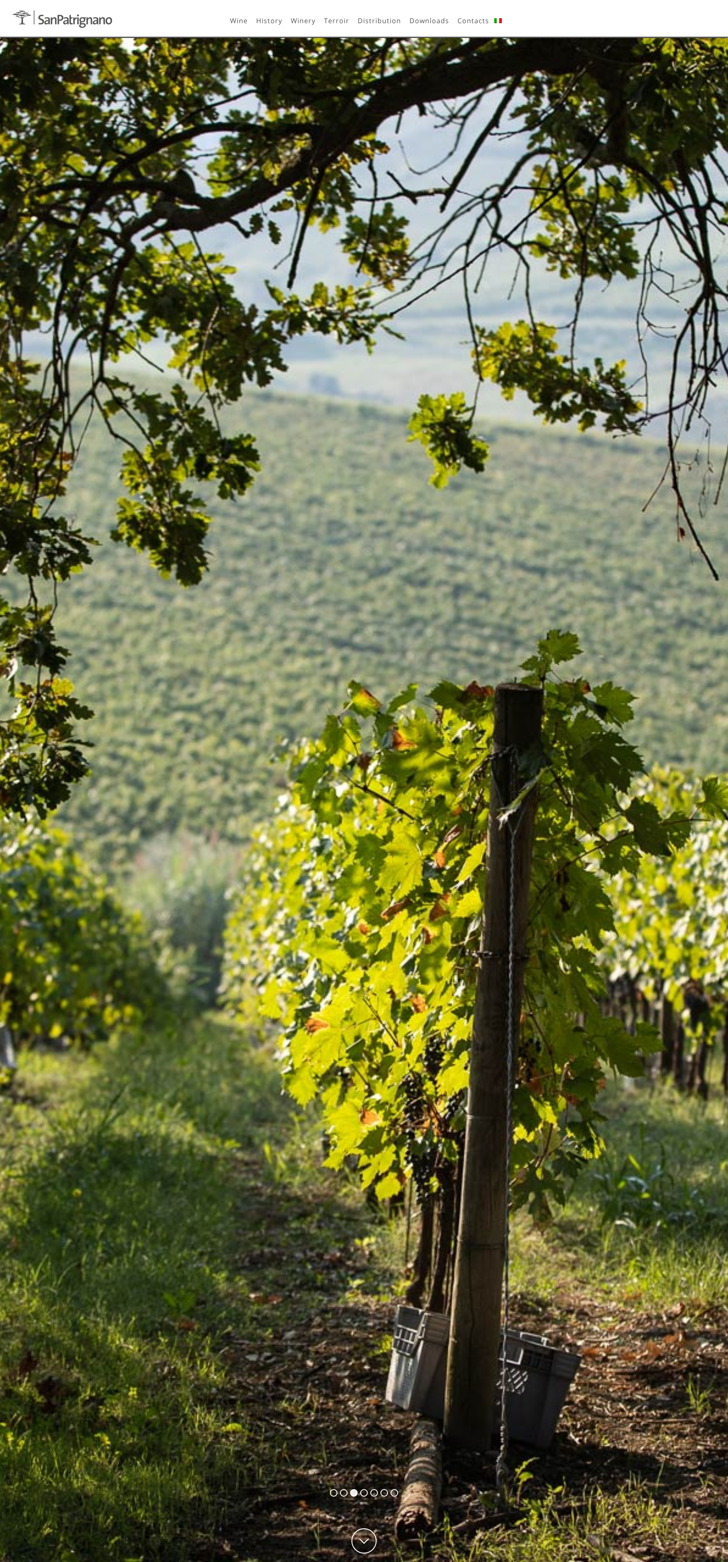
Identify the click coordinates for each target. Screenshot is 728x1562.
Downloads (429, 20)
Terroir (336, 20)
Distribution (379, 20)
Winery (303, 20)
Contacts (473, 20)
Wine (239, 20)
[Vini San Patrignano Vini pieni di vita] (62, 19)
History (269, 20)
